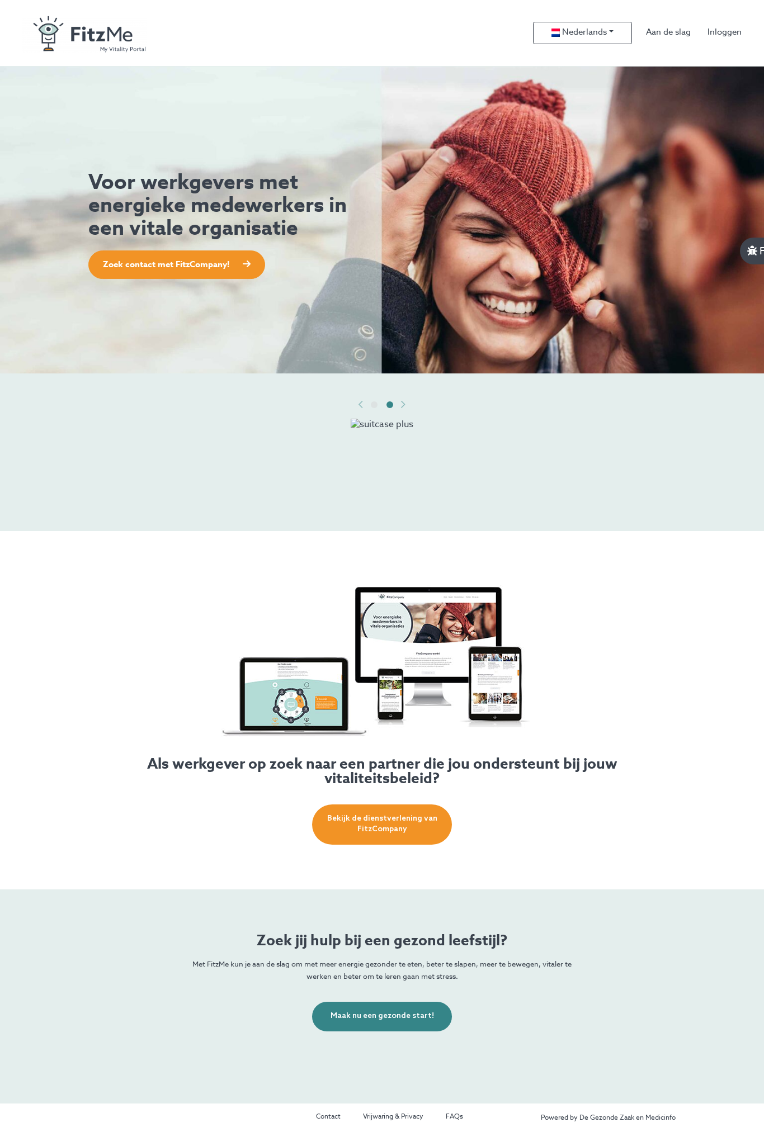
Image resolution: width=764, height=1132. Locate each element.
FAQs (454, 1117)
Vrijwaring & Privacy (393, 1117)
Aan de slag (668, 32)
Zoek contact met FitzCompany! (167, 264)
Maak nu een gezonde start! (382, 1016)
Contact (328, 1117)
